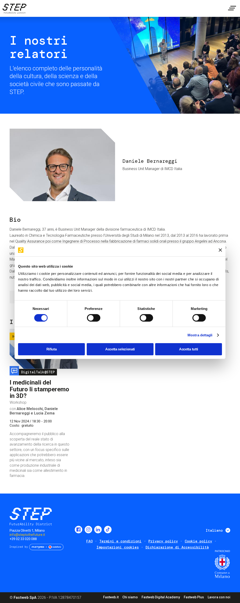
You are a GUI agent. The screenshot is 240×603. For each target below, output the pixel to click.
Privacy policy (163, 541)
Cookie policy (198, 541)
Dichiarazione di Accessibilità (177, 547)
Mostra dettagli (200, 335)
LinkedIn (98, 529)
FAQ (89, 541)
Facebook (78, 529)
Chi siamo (130, 597)
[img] (14, 9)
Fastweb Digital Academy (161, 597)
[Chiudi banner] (220, 250)
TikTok (108, 529)
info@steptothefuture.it (27, 535)
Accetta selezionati (120, 349)
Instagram (88, 529)
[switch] (93, 318)
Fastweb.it (111, 597)
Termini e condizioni (120, 541)
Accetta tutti (188, 349)
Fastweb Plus (194, 597)
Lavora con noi (219, 597)
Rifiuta (51, 349)
